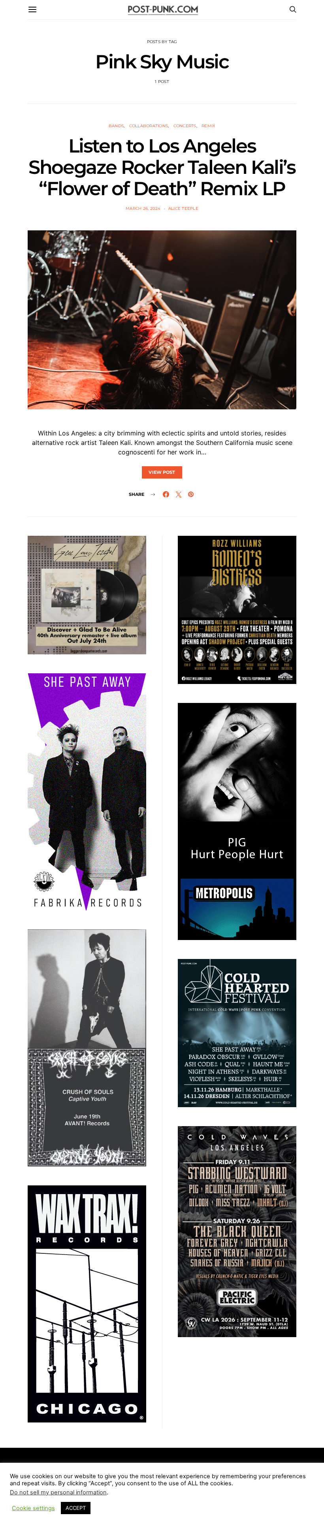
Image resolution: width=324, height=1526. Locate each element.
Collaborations (148, 125)
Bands (116, 125)
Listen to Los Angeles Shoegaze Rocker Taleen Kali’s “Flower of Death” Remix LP (161, 167)
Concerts (184, 125)
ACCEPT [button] (76, 1508)
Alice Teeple (183, 208)
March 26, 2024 (143, 208)
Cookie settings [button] (33, 1508)
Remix (208, 125)
